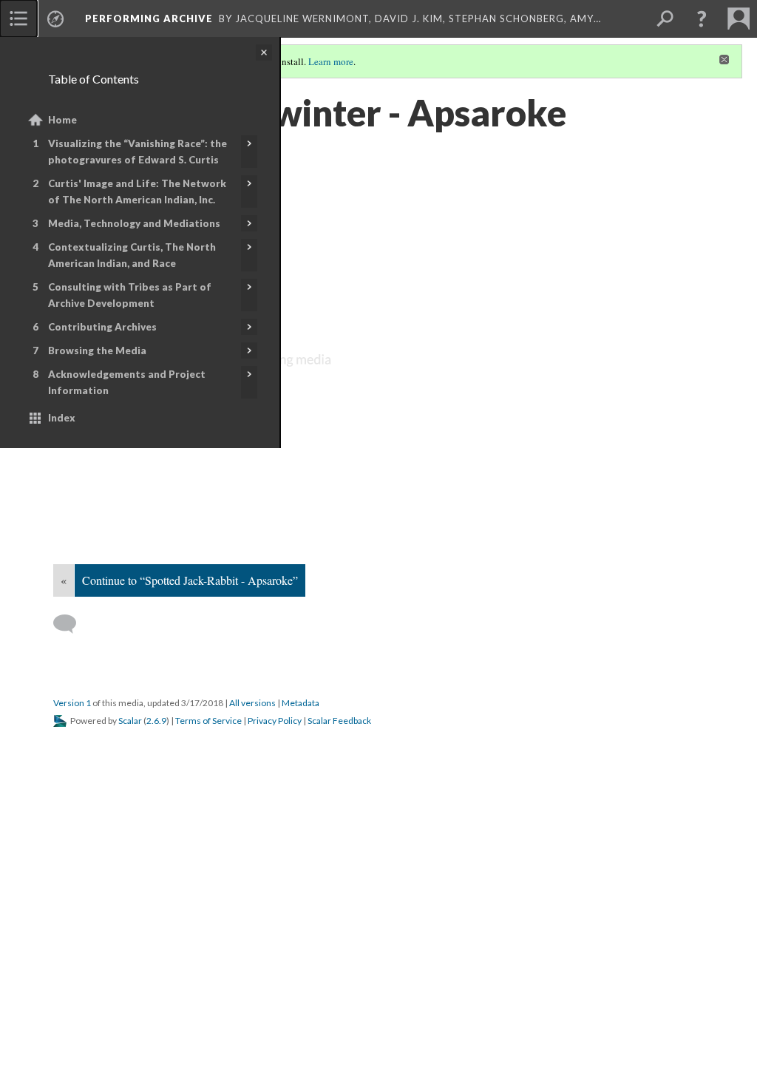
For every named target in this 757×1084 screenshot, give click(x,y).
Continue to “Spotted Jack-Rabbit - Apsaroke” (190, 580)
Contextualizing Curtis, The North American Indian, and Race (132, 255)
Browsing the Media (97, 350)
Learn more (330, 61)
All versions (252, 702)
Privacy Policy (275, 720)
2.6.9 (156, 720)
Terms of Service (208, 720)
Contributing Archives (102, 327)
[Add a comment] (71, 624)
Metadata (300, 702)
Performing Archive (149, 18)
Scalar (130, 720)
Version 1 (72, 702)
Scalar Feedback (339, 720)
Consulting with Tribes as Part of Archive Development (129, 295)
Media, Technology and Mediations (134, 223)
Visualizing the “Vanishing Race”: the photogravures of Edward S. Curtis (137, 152)
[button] (701, 18)
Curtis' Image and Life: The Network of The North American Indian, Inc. (137, 191)
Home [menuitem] (62, 120)
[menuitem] (18, 18)
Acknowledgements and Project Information (127, 382)
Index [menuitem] (61, 418)
